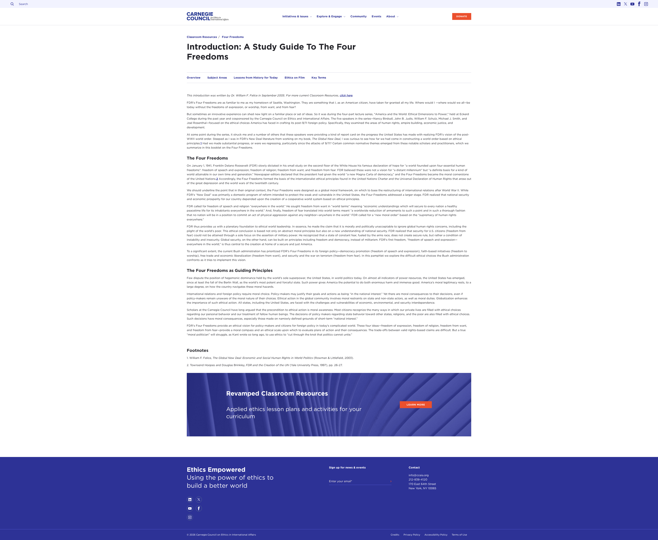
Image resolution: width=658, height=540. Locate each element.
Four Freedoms (233, 37)
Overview (193, 77)
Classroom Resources (202, 37)
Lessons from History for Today (256, 77)
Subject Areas (217, 77)
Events (376, 16)
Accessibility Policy (435, 534)
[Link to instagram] (646, 4)
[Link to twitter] (625, 4)
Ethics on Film (295, 77)
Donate (461, 16)
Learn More (416, 404)
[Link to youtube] (632, 4)
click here (346, 95)
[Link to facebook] (639, 4)
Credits (395, 534)
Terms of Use (459, 534)
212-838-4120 (418, 479)
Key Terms (319, 77)
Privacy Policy (412, 534)
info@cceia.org (419, 475)
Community (358, 16)
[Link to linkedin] (618, 4)
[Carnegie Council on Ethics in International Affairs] (208, 16)
